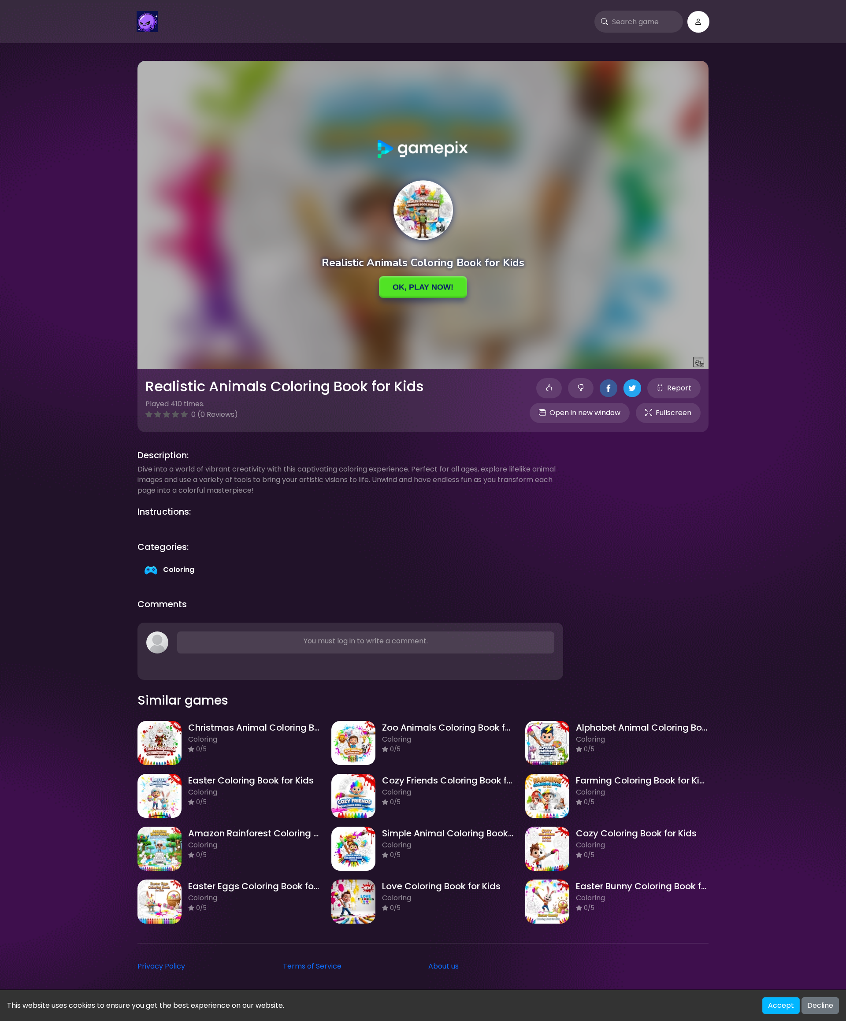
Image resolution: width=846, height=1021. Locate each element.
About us (443, 966)
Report (679, 388)
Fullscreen (673, 413)
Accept (781, 1005)
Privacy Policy (161, 966)
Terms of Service (312, 966)
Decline (820, 1005)
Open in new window (584, 413)
